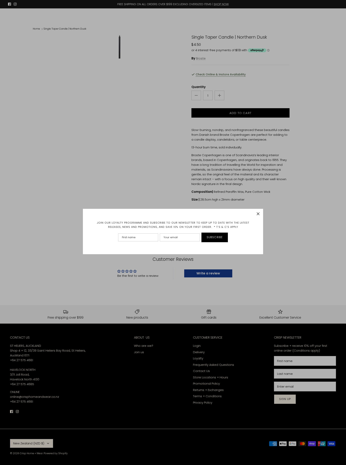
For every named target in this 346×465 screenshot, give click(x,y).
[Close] (258, 213)
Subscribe (215, 237)
